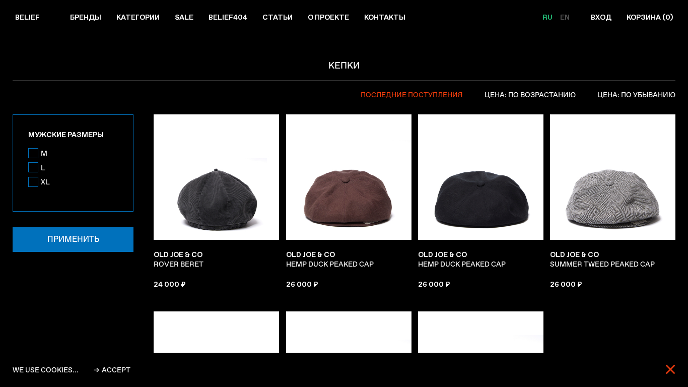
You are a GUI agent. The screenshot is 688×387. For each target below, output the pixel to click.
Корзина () (650, 17)
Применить (73, 239)
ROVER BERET (178, 259)
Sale (184, 17)
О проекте (328, 17)
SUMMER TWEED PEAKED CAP (602, 259)
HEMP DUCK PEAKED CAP (330, 259)
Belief (27, 17)
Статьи (277, 17)
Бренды (85, 17)
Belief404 (228, 17)
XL (45, 182)
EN (565, 17)
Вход (601, 17)
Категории (138, 17)
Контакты (384, 17)
